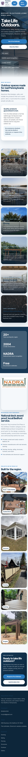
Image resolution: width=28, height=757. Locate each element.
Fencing (3, 741)
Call (14, 3)
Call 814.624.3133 (14, 682)
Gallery (3, 750)
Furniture (3, 747)
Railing (3, 738)
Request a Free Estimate (14, 676)
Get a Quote (22, 3)
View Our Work (14, 47)
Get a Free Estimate (14, 41)
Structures (4, 744)
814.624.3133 (5, 711)
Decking (3, 734)
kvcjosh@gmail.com (6, 714)
